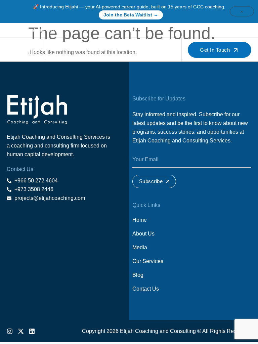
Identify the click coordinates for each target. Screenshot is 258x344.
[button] (168, 49)
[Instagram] (229, 30)
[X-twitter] (239, 30)
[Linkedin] (249, 30)
